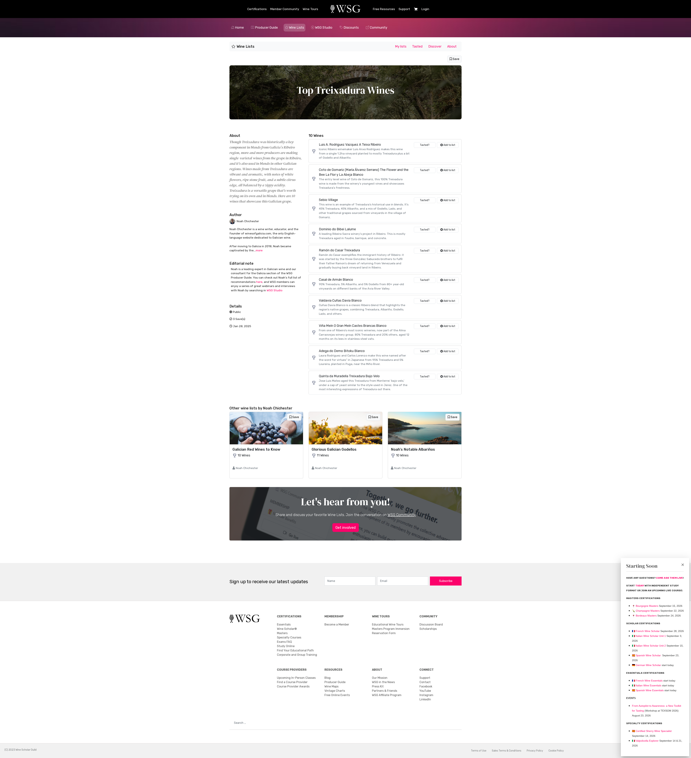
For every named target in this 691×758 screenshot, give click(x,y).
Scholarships (428, 629)
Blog (327, 677)
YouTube (425, 690)
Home (239, 28)
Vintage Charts (334, 690)
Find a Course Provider (292, 682)
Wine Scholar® (287, 629)
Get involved (345, 527)
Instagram (426, 695)
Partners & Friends (384, 690)
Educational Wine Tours (387, 624)
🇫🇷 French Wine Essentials (647, 680)
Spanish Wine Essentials (649, 690)
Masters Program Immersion (391, 629)
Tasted (417, 46)
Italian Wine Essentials (648, 685)
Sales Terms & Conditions (506, 750)
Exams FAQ (284, 641)
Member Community (284, 9)
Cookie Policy (556, 750)
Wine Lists (296, 28)
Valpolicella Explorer (645, 740)
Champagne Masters (648, 610)
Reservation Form (384, 633)
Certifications (257, 9)
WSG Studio (323, 28)
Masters (282, 633)
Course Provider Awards (293, 686)
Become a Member (336, 624)
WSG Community (402, 515)
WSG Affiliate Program (386, 695)
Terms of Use (478, 750)
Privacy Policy (535, 750)
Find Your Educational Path (295, 650)
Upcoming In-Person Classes (296, 677)
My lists (400, 46)
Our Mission (379, 677)
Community (378, 28)
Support (404, 9)
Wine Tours (310, 9)
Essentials (284, 624)
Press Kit (378, 686)
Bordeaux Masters (644, 615)
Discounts (351, 28)
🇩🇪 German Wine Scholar (646, 665)
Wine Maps (331, 686)
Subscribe (445, 581)
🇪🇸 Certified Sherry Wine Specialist (652, 731)
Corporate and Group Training (297, 654)
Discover (434, 46)
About (452, 46)
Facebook (425, 686)
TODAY (640, 585)
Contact (425, 682)
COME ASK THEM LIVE (669, 578)
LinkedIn (425, 699)
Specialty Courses (289, 637)
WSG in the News (383, 682)
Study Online (286, 646)
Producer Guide (266, 28)
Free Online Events (337, 695)
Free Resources (384, 9)
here (259, 282)
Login (425, 9)
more (259, 250)
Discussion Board (431, 624)
